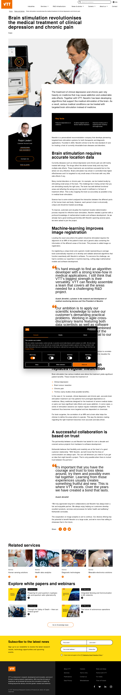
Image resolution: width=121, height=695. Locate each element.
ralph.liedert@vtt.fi (24, 150)
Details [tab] (61, 335)
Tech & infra (83, 673)
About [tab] (85, 335)
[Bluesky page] (100, 687)
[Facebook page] (94, 687)
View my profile (25, 165)
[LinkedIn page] (105, 687)
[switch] (51, 358)
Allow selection (60, 364)
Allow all (84, 364)
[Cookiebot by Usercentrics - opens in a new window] (88, 329)
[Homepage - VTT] (6, 4)
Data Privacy (68, 680)
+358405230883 (25, 147)
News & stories (77, 6)
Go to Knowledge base (60, 625)
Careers (91, 6)
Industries (31, 6)
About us (103, 6)
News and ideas (101, 669)
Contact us (83, 677)
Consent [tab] (35, 335)
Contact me (25, 159)
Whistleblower (84, 680)
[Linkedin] (64, 529)
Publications (68, 677)
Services (44, 6)
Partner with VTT (101, 673)
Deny (36, 364)
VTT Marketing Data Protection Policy (91, 655)
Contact (114, 6)
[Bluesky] (69, 529)
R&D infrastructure (59, 6)
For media (99, 677)
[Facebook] (60, 529)
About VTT (67, 669)
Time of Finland (101, 680)
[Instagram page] (111, 687)
